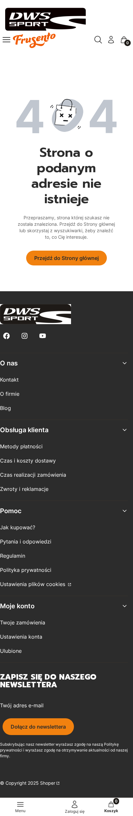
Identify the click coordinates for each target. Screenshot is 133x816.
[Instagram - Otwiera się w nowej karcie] (24, 336)
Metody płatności (21, 446)
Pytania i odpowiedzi (25, 541)
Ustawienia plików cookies (33, 584)
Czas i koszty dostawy (28, 460)
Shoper (47, 783)
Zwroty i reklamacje (24, 489)
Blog (5, 408)
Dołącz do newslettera (38, 726)
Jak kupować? (17, 527)
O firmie (9, 394)
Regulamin (12, 555)
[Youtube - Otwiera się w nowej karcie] (42, 336)
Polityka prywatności (25, 570)
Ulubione (11, 651)
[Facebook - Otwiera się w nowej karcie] (6, 336)
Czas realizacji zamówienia (33, 475)
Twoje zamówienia (22, 622)
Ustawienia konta (21, 636)
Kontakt (9, 379)
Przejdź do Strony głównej (66, 258)
